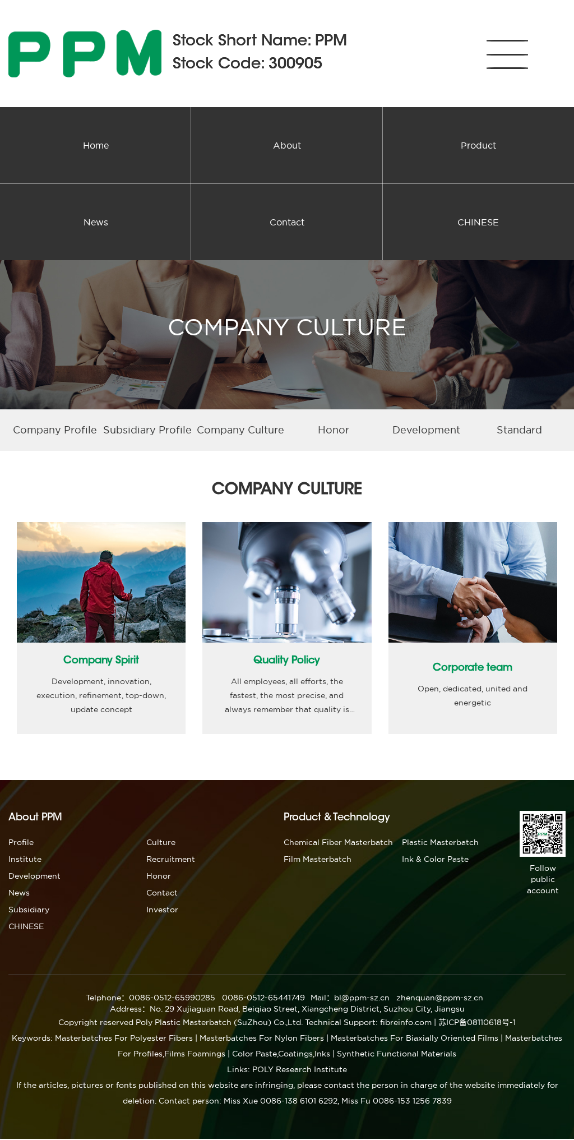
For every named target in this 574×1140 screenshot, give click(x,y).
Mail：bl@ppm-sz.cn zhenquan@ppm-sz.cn (397, 997)
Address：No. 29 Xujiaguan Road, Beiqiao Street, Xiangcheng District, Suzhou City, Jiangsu (287, 1008)
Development (426, 429)
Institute (24, 859)
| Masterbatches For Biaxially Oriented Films (412, 1037)
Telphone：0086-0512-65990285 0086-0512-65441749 (195, 997)
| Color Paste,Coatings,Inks (279, 1053)
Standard (519, 429)
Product (478, 145)
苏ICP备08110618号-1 (477, 1022)
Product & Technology (337, 818)
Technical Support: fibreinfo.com (368, 1022)
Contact (287, 222)
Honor (333, 429)
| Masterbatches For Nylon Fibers (259, 1037)
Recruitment (170, 859)
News (96, 222)
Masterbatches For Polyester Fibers (124, 1037)
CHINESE (478, 222)
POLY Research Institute (299, 1069)
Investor (162, 909)
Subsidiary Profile (147, 429)
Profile (21, 842)
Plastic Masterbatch (440, 842)
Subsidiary (28, 909)
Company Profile (55, 429)
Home (96, 145)
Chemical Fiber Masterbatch (338, 842)
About (287, 145)
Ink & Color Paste (435, 859)
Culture (160, 842)
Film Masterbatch (317, 859)
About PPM (35, 818)
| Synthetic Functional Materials (394, 1053)
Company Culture (240, 429)
